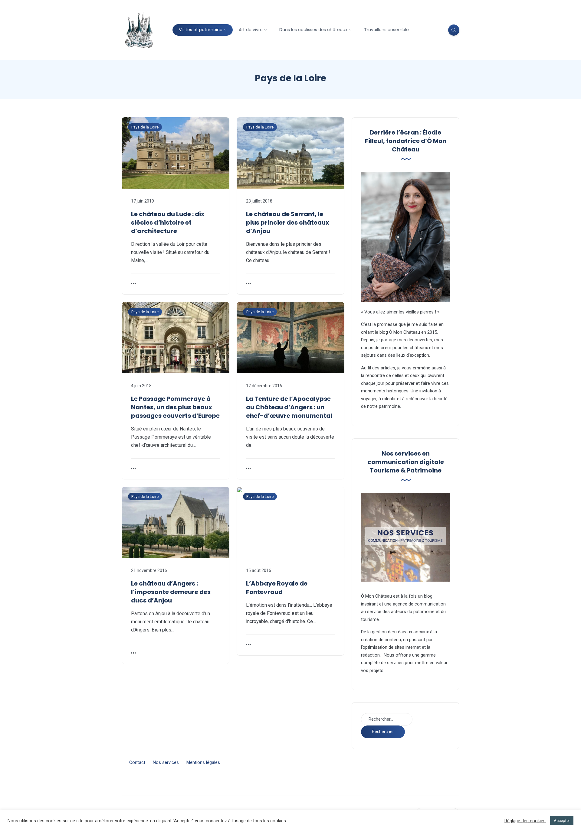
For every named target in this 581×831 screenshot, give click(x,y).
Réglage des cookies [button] (525, 820)
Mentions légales (203, 762)
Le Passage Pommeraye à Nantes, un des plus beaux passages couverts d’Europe (175, 407)
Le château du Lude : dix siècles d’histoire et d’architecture (168, 222)
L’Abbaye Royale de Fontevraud (276, 587)
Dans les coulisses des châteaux (313, 30)
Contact (137, 762)
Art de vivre (251, 30)
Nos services (166, 762)
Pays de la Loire (145, 127)
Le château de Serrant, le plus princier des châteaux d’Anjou (287, 222)
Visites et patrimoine (200, 30)
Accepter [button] (562, 820)
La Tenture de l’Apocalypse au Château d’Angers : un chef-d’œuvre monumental (289, 407)
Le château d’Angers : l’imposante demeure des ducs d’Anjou (171, 592)
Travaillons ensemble (386, 30)
